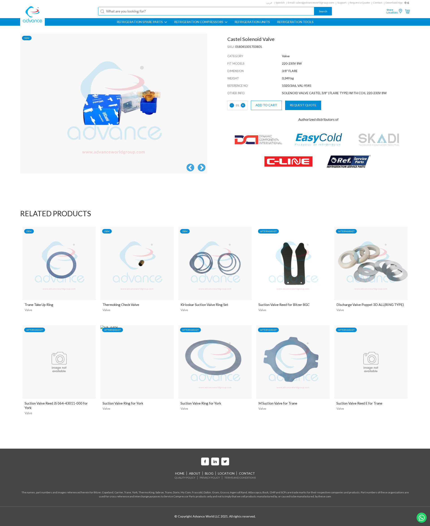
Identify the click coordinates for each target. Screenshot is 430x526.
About (194, 473)
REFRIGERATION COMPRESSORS (199, 21)
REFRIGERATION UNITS (252, 21)
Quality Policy (184, 477)
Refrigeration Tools (295, 21)
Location (226, 473)
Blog (209, 473)
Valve (28, 310)
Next (201, 168)
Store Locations (392, 11)
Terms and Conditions (240, 477)
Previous (190, 168)
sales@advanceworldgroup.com (315, 2)
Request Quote (303, 105)
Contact (377, 2)
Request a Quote (360, 2)
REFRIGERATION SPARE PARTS (140, 21)
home (180, 473)
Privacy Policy (210, 477)
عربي (269, 2)
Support (341, 2)
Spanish (280, 2)
